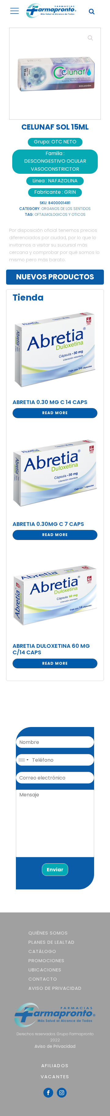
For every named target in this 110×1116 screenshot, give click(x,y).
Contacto (42, 979)
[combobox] (23, 759)
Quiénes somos (48, 933)
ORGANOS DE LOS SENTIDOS (66, 208)
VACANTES (55, 1076)
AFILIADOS (55, 1065)
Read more (55, 412)
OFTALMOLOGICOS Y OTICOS (60, 214)
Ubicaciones (44, 969)
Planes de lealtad (51, 942)
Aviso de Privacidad (55, 988)
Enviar (55, 869)
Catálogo (42, 951)
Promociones (46, 960)
